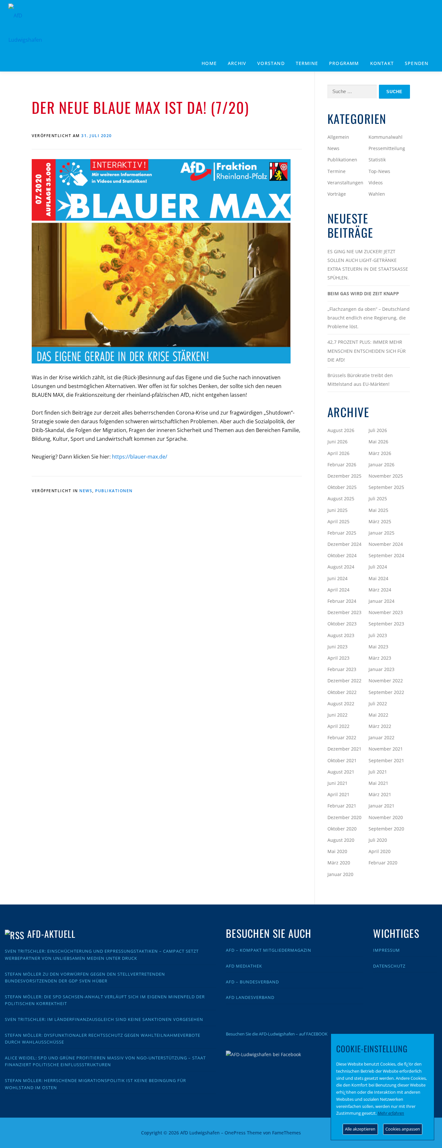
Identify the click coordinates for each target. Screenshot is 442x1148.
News (85, 490)
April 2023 (338, 658)
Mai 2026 (378, 442)
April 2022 (338, 726)
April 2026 (338, 453)
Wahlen (377, 194)
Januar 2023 (381, 669)
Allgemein (338, 137)
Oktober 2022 (342, 692)
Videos (376, 182)
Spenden (416, 63)
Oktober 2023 (342, 624)
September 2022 (386, 692)
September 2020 (386, 829)
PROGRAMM (344, 63)
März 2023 (380, 658)
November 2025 (386, 476)
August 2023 (340, 635)
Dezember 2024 (344, 544)
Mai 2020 (337, 851)
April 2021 (338, 794)
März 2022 (380, 726)
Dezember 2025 (344, 476)
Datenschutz (389, 966)
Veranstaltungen (345, 182)
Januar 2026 (381, 464)
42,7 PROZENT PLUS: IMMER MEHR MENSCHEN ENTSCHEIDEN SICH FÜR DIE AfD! (366, 351)
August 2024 (340, 567)
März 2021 (380, 794)
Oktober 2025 (342, 487)
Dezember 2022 (344, 680)
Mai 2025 (378, 510)
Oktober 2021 (342, 760)
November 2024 (386, 544)
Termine (307, 63)
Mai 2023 (378, 647)
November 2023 (386, 612)
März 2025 (380, 521)
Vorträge (336, 194)
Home (209, 63)
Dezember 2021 (344, 749)
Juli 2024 (378, 567)
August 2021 (340, 772)
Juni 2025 (337, 510)
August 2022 (340, 703)
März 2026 (380, 453)
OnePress (235, 1133)
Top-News (379, 171)
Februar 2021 (341, 806)
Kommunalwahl (386, 137)
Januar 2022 (381, 737)
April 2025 (338, 521)
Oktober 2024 (342, 555)
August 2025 (340, 498)
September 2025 (386, 487)
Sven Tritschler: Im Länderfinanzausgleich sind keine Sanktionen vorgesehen (104, 1019)
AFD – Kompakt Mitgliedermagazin (268, 950)
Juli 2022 (378, 703)
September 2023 (386, 624)
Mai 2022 (378, 715)
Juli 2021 (378, 772)
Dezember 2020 (344, 817)
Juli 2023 (378, 635)
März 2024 (380, 590)
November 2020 (386, 817)
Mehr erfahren (391, 1113)
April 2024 (338, 590)
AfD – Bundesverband (252, 982)
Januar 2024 (381, 601)
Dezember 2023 (344, 612)
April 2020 (380, 851)
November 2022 (386, 680)
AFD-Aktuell (51, 933)
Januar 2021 (381, 806)
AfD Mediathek (244, 966)
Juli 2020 (378, 840)
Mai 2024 (378, 578)
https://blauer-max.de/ (139, 456)
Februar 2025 (341, 533)
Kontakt (382, 63)
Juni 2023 (337, 647)
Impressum (386, 950)
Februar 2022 (341, 737)
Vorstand (271, 63)
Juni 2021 (337, 783)
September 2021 (386, 760)
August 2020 (340, 840)
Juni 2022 (337, 715)
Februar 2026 (341, 464)
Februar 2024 (341, 601)
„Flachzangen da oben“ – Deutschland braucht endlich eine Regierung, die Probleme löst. (368, 318)
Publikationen (114, 490)
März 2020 (338, 863)
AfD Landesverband (250, 997)
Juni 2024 (337, 578)
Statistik (377, 160)
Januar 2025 (381, 533)
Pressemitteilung (387, 148)
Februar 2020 (383, 863)
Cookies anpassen (402, 1129)
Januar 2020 (340, 874)
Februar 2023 (341, 669)
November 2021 (386, 749)
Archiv (237, 63)
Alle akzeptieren (360, 1129)
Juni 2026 (337, 442)
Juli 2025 (378, 498)
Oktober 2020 (342, 829)
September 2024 (386, 555)
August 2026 (340, 430)
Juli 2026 (378, 430)
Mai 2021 (378, 783)
